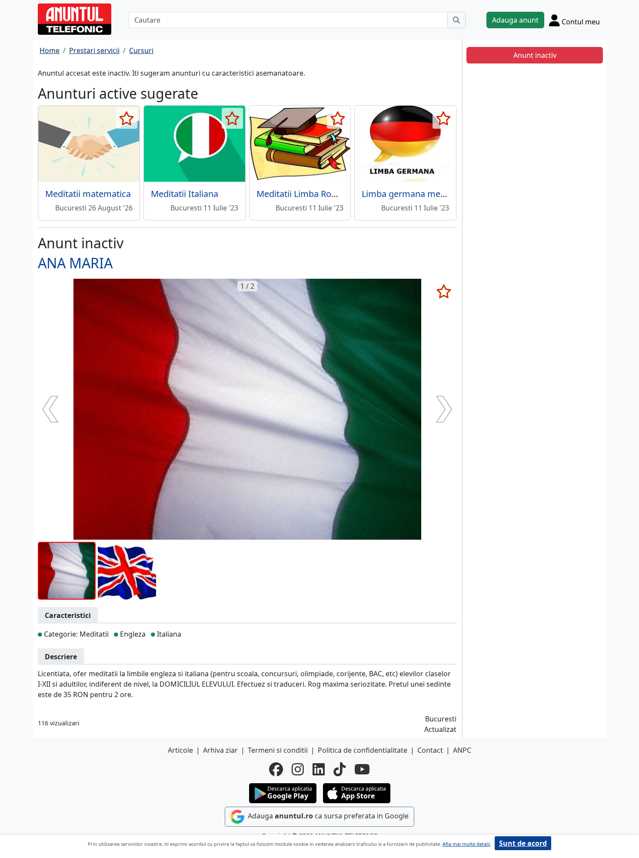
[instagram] (298, 769)
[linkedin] (319, 769)
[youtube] (362, 769)
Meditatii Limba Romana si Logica (323, 194)
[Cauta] (456, 20)
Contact (430, 750)
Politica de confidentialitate (362, 750)
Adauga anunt (515, 20)
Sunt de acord (523, 843)
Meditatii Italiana (184, 194)
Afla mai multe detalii (466, 844)
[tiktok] (339, 769)
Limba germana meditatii (412, 194)
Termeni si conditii (278, 750)
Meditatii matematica (88, 194)
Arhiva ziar (220, 750)
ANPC (462, 750)
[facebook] (276, 769)
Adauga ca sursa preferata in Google (327, 816)
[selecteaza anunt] (126, 118)
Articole (180, 750)
